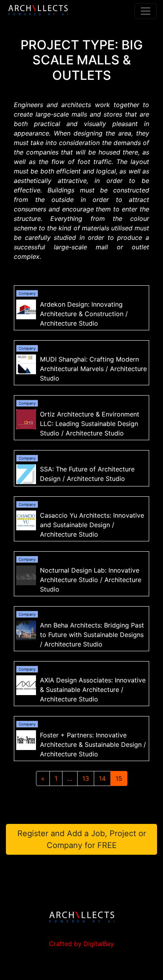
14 (102, 778)
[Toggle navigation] (146, 11)
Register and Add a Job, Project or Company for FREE (81, 839)
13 (85, 778)
